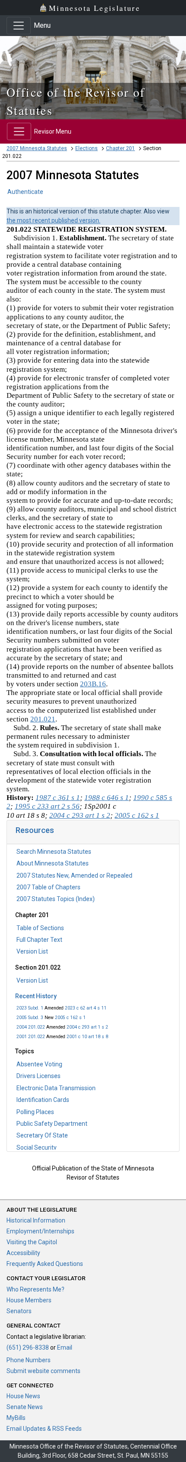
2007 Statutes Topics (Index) (55, 898)
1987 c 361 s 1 (57, 797)
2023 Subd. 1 (29, 1008)
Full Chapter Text (39, 939)
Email (64, 1347)
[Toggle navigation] (18, 25)
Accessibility (23, 1252)
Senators (19, 1311)
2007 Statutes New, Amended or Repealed (74, 875)
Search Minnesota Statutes (53, 851)
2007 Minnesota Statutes (36, 148)
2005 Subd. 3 (29, 1017)
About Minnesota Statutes (52, 863)
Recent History (36, 996)
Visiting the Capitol (31, 1242)
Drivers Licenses (38, 1075)
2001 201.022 (30, 1036)
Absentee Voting (39, 1064)
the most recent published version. (53, 220)
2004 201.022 (30, 1027)
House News (23, 1396)
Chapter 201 (120, 148)
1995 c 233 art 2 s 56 (47, 806)
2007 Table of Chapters (48, 887)
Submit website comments (43, 1370)
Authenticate (25, 191)
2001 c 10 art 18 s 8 (87, 1036)
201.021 (42, 719)
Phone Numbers (28, 1360)
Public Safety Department (51, 1123)
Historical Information (35, 1220)
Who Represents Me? (35, 1289)
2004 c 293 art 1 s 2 (87, 1027)
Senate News (24, 1406)
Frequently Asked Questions (44, 1263)
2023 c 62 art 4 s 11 (85, 1008)
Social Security (36, 1147)
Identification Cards (42, 1099)
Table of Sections (40, 927)
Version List (32, 951)
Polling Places (35, 1111)
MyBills (16, 1417)
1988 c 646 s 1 (106, 797)
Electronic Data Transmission (56, 1088)
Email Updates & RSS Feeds (44, 1428)
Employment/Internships (40, 1231)
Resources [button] (35, 830)
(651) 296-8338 (27, 1347)
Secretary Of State (42, 1135)
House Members (28, 1300)
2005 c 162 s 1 (70, 1017)
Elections (86, 148)
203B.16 (93, 684)
